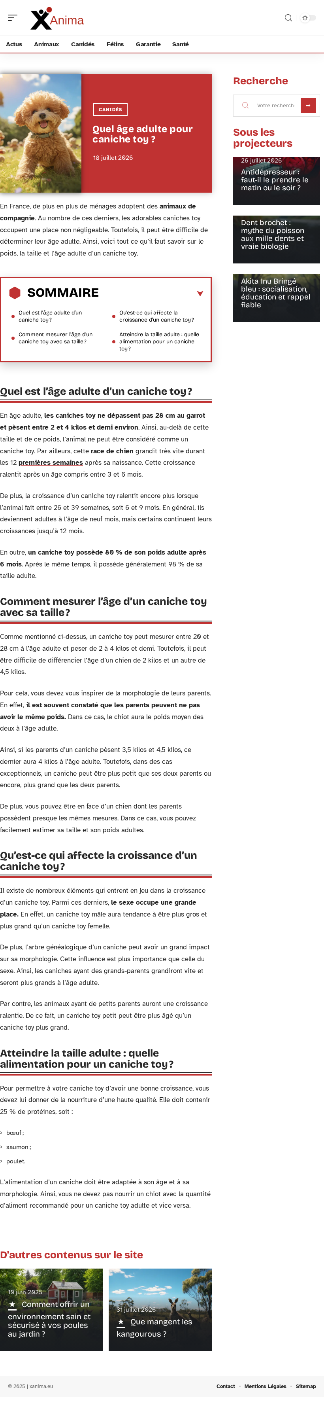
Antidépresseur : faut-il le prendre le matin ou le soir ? (275, 179)
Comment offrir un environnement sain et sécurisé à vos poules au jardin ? (49, 1319)
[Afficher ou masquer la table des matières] (151, 294)
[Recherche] (288, 18)
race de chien (112, 451)
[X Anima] (56, 18)
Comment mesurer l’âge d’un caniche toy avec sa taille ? (55, 338)
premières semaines (51, 462)
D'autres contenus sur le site (71, 1255)
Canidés (110, 109)
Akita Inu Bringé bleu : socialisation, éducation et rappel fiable (276, 292)
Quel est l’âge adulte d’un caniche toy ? (50, 316)
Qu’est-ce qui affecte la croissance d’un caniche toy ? (156, 316)
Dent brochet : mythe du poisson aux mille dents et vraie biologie (272, 234)
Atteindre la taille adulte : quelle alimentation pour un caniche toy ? (159, 341)
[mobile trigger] (14, 18)
